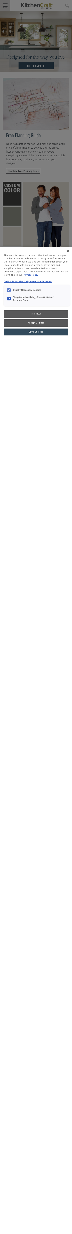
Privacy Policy (31, 275)
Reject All (36, 314)
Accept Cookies (36, 323)
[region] (36, 740)
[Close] (68, 251)
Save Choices (36, 332)
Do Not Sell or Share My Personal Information (28, 281)
